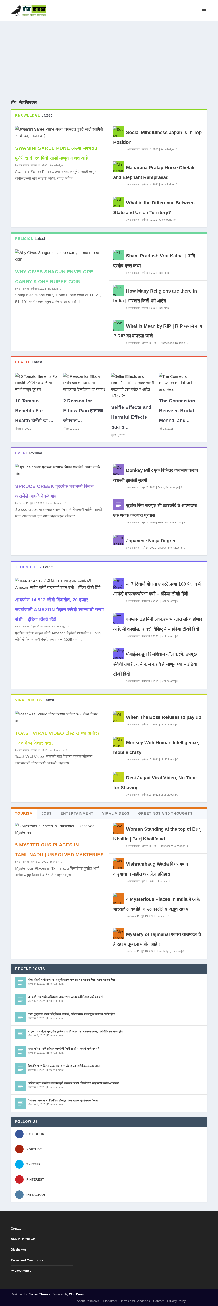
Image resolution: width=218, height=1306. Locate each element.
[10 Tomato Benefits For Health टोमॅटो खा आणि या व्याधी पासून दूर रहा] (37, 383)
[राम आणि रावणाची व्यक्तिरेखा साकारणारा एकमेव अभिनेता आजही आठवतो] (20, 999)
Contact (16, 1228)
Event (49, 503)
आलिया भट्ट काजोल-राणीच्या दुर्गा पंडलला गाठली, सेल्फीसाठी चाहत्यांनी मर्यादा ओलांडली (73, 1083)
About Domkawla (23, 1239)
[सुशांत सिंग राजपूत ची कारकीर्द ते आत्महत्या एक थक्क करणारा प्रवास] (118, 504)
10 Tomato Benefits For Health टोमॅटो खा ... (34, 410)
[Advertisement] (109, 53)
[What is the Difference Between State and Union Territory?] (118, 202)
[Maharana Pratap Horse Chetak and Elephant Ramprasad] (118, 166)
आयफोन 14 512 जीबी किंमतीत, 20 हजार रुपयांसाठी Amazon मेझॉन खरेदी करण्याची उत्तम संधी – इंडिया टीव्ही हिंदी (59, 609)
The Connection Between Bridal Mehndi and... (177, 410)
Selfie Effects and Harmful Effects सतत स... (131, 417)
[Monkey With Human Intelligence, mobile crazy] (118, 742)
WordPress (76, 1294)
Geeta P (23, 503)
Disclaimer (18, 1249)
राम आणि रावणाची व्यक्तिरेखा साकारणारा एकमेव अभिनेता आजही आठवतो (65, 997)
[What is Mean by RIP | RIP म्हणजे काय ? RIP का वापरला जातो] (118, 325)
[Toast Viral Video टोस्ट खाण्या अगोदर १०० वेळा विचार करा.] (60, 717)
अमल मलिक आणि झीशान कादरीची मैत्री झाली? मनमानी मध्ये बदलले (63, 1048)
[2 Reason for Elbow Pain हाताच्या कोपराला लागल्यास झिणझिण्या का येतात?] (85, 383)
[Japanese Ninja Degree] (118, 540)
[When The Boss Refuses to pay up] (118, 716)
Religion (53, 288)
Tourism (58, 503)
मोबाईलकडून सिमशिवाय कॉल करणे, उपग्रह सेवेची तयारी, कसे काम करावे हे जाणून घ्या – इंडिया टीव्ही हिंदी (155, 664)
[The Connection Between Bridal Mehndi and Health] (181, 383)
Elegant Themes (39, 1294)
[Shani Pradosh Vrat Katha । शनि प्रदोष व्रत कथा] (118, 255)
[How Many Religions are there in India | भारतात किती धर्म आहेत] (118, 290)
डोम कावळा (24, 165)
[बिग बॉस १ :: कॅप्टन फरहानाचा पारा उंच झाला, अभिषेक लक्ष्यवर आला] (20, 1068)
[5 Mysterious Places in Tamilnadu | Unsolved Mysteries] (60, 829)
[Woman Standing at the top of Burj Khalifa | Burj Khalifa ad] (118, 828)
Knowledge (56, 165)
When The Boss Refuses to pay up (163, 717)
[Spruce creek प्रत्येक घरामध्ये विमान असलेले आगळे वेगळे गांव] (60, 470)
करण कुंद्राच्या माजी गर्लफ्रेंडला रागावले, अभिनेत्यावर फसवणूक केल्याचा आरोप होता (71, 1014)
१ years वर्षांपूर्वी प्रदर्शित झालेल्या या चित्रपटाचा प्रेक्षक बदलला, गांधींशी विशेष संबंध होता (75, 1031)
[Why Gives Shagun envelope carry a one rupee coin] (60, 255)
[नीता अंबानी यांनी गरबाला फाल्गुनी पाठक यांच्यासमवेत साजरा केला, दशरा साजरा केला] (20, 982)
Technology (58, 626)
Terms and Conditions (27, 1260)
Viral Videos (57, 750)
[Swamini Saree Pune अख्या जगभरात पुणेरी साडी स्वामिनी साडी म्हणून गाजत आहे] (60, 132)
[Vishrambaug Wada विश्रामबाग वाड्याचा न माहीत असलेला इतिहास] (118, 863)
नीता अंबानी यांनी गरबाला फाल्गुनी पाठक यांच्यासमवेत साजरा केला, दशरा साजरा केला (71, 979)
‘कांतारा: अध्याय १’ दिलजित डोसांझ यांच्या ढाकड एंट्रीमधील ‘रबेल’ (63, 1100)
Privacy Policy (21, 1270)
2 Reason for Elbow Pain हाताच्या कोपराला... (83, 410)
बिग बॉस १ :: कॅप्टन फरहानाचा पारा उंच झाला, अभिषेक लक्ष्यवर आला (64, 1066)
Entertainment (166, 522)
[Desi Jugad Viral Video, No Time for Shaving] (118, 777)
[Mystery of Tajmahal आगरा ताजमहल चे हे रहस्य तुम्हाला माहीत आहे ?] (118, 933)
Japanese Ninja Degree (151, 540)
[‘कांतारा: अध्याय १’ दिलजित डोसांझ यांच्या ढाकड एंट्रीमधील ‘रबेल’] (20, 1103)
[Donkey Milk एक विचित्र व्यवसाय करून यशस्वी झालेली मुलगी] (118, 469)
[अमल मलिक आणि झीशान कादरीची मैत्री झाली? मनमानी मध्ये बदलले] (20, 1051)
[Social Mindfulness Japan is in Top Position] (118, 131)
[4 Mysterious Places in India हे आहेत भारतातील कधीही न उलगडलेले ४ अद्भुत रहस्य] (118, 898)
